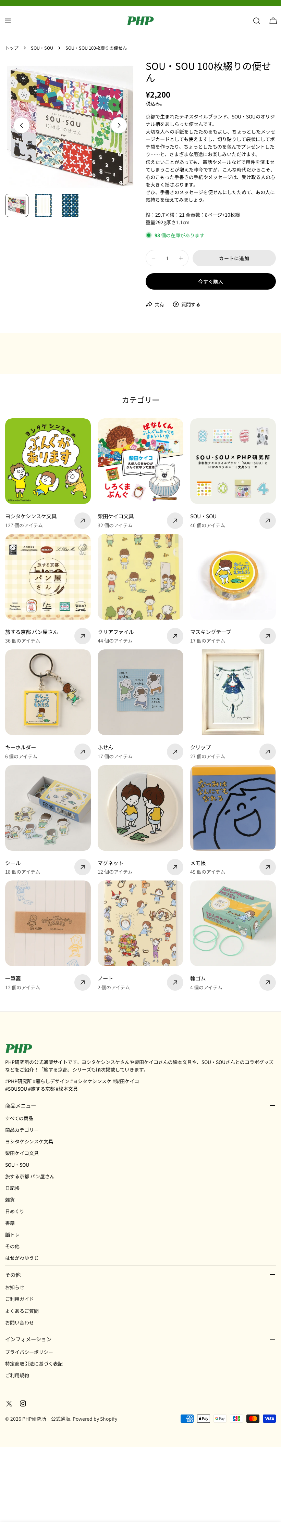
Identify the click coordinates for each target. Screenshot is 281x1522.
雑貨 (10, 1199)
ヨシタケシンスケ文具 (29, 1141)
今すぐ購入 (210, 281)
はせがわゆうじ (22, 1257)
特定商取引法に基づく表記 (34, 1363)
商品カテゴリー (22, 1129)
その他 (12, 1246)
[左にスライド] (21, 125)
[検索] (257, 21)
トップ (12, 48)
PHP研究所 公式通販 (46, 1418)
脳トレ (12, 1234)
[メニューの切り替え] (8, 21)
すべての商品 (19, 1118)
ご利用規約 (17, 1375)
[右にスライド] (119, 125)
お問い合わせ (19, 1322)
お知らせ (14, 1287)
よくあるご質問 (22, 1310)
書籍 (10, 1222)
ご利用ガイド (19, 1298)
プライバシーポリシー (29, 1351)
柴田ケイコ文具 (22, 1153)
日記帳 (12, 1187)
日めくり (14, 1211)
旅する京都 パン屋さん (29, 1176)
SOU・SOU (42, 48)
